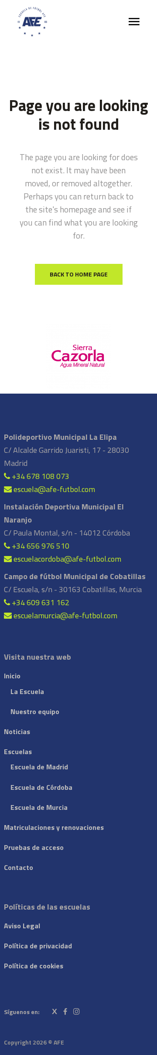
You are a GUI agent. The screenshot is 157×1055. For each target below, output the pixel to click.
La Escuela (27, 691)
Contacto (18, 867)
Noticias (17, 731)
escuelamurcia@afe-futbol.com (64, 615)
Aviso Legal (22, 925)
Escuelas (18, 751)
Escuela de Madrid (39, 767)
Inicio (12, 676)
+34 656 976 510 (39, 546)
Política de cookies (33, 966)
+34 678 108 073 (39, 476)
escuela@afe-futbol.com (53, 489)
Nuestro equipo (34, 711)
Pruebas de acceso (34, 847)
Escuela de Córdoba (41, 787)
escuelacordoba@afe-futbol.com (66, 559)
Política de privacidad (38, 945)
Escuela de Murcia (39, 807)
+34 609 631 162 (39, 602)
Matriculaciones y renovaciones (54, 827)
